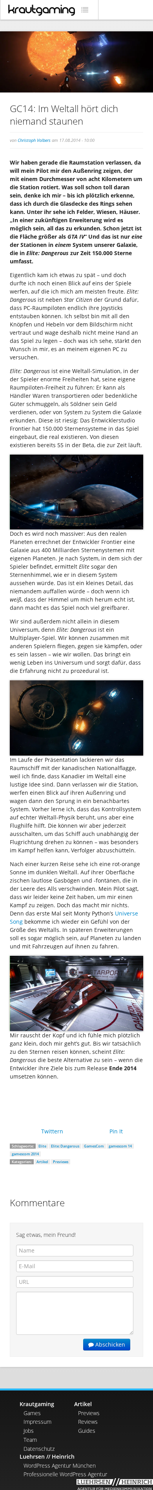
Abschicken (109, 1344)
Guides (86, 1430)
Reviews (88, 1421)
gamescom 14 (120, 1146)
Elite (42, 1146)
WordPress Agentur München (60, 1465)
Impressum (37, 1421)
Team (30, 1439)
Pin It (116, 1131)
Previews (60, 1161)
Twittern (52, 1131)
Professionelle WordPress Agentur (65, 1474)
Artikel (42, 1161)
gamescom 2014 (25, 1153)
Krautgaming (37, 1404)
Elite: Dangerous (65, 1146)
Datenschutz (39, 1448)
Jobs (29, 1430)
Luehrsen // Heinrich (47, 1456)
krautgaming (41, 10)
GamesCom (94, 1146)
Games (32, 1413)
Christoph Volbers (34, 140)
